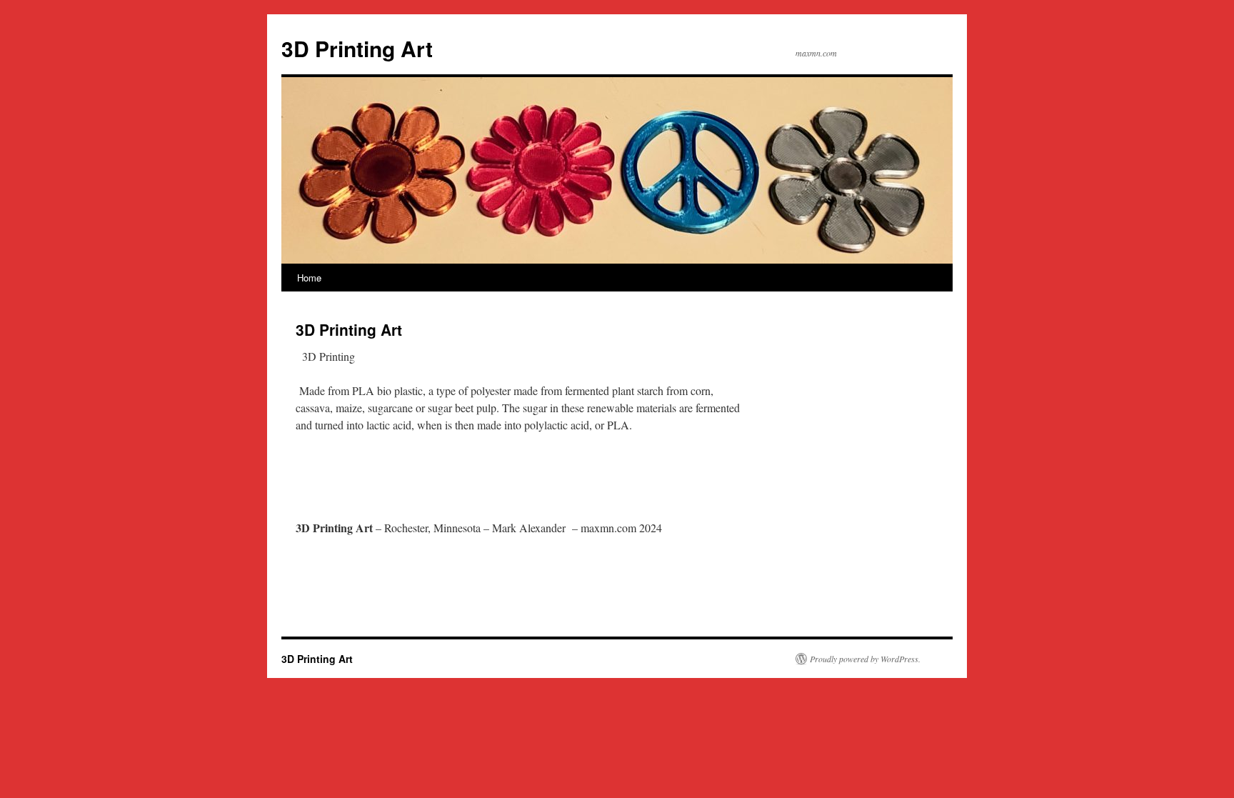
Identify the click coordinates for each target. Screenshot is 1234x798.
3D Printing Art (357, 48)
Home (309, 277)
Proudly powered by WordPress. (865, 658)
